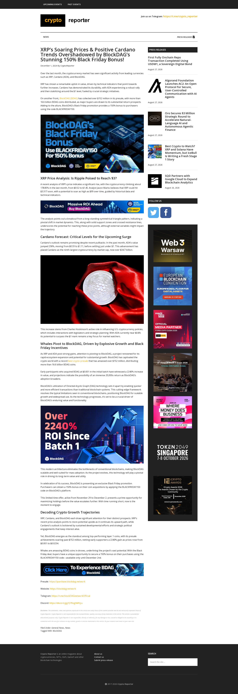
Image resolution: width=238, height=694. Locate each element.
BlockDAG (57, 631)
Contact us (99, 657)
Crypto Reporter (66, 20)
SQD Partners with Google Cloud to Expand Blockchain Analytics (181, 179)
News (67, 627)
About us (98, 654)
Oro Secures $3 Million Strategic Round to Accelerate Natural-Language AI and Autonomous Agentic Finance (180, 121)
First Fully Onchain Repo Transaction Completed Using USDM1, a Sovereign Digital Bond (170, 61)
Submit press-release (103, 660)
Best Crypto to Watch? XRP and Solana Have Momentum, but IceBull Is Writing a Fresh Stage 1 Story (181, 152)
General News (58, 627)
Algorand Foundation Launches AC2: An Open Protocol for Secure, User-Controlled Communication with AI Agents (181, 89)
